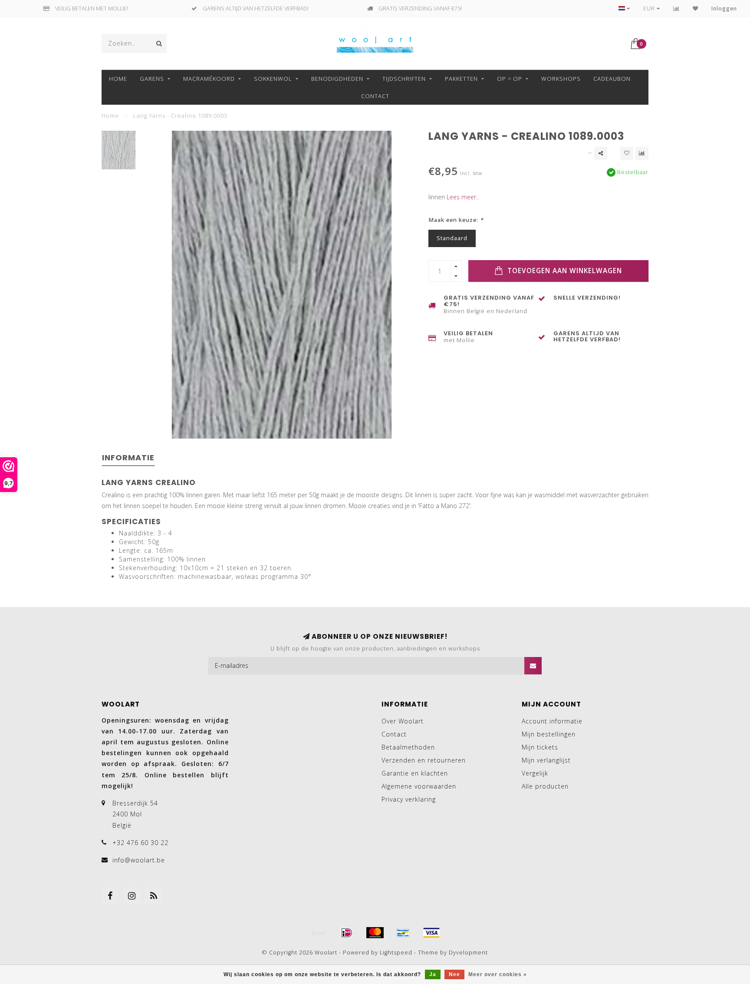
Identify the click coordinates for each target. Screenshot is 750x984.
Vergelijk (535, 773)
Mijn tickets (540, 747)
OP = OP (509, 79)
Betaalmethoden (408, 747)
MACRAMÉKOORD (209, 79)
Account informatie (552, 721)
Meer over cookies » (497, 974)
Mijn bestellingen (549, 734)
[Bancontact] (403, 932)
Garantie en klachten (415, 773)
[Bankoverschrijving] (318, 932)
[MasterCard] (375, 932)
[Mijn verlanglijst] (695, 8)
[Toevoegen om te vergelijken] (641, 153)
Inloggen (724, 8)
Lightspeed (396, 952)
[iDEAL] (347, 932)
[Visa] (431, 932)
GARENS (152, 79)
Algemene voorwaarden (419, 786)
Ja (432, 974)
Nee (454, 974)
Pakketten (461, 79)
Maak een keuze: (456, 220)
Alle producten (545, 786)
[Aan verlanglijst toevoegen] (626, 153)
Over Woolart (403, 721)
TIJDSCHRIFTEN (404, 79)
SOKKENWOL (273, 79)
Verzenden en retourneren (424, 760)
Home (118, 79)
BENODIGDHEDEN (337, 79)
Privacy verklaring (409, 799)
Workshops (561, 79)
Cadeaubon (612, 79)
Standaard (452, 238)
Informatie (128, 457)
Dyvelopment (468, 952)
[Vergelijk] (676, 8)
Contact (375, 96)
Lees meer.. (463, 197)
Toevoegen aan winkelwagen (563, 270)
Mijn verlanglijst (546, 760)
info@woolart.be (138, 860)
